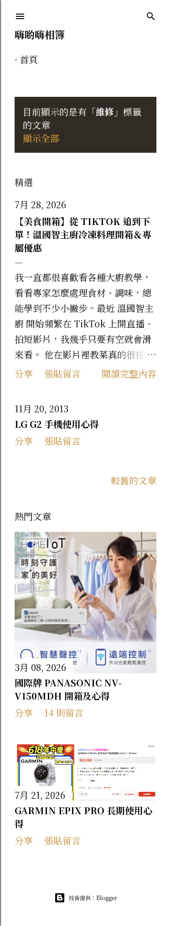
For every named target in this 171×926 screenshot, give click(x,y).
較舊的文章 (133, 480)
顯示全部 (41, 138)
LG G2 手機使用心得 (57, 423)
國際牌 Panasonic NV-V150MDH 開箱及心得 (68, 689)
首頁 (29, 59)
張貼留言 (62, 373)
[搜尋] (150, 15)
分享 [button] (24, 373)
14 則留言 (63, 712)
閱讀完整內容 (129, 373)
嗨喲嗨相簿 (40, 34)
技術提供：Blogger (93, 897)
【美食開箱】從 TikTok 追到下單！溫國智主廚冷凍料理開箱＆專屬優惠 (83, 234)
